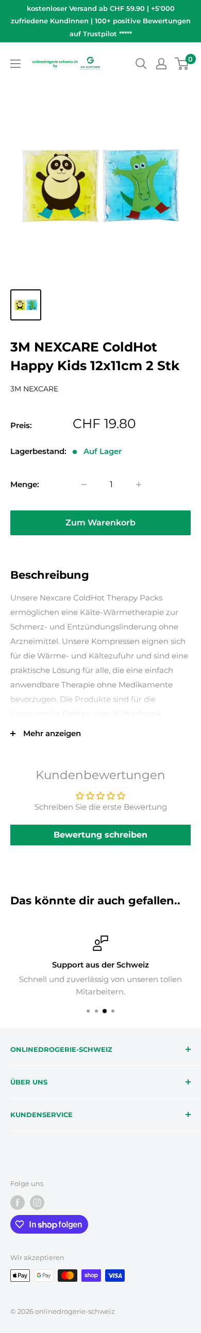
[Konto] (161, 63)
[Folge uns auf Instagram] (37, 1202)
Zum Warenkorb (100, 523)
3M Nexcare (34, 388)
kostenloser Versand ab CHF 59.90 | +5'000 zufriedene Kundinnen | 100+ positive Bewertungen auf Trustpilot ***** (101, 21)
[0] (182, 63)
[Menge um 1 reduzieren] (84, 484)
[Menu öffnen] (15, 64)
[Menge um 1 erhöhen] (138, 484)
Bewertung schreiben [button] (100, 835)
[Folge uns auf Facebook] (17, 1202)
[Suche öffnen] (141, 63)
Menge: (24, 484)
